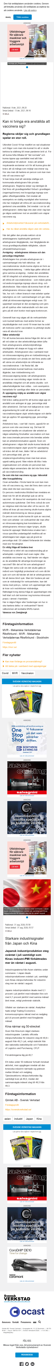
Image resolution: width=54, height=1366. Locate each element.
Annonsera (6, 1322)
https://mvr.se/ (10, 647)
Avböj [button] (8, 17)
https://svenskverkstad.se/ (18, 1109)
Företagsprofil (9, 642)
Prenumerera (26, 1322)
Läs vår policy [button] (30, 10)
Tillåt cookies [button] (23, 17)
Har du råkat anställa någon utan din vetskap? (29, 229)
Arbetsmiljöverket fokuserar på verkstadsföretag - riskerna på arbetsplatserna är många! (29, 223)
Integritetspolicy (8, 1332)
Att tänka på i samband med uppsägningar (25, 666)
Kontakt (15, 1322)
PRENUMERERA (27, 1355)
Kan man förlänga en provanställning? (23, 661)
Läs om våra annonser (27, 58)
